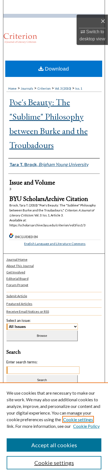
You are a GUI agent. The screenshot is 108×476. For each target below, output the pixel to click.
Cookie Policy (86, 426)
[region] (54, 429)
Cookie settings (78, 419)
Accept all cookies (54, 445)
